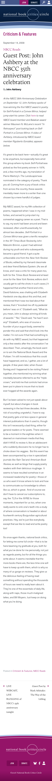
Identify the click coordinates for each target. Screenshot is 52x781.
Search (43, 2)
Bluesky (35, 763)
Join (24, 2)
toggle (3, 2)
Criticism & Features (19, 34)
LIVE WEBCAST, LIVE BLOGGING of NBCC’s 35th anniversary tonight (13, 699)
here (33, 115)
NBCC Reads (11, 49)
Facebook (39, 763)
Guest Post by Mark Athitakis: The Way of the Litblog (38, 692)
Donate (34, 2)
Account (48, 2)
